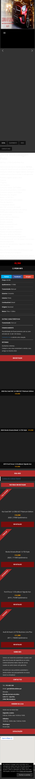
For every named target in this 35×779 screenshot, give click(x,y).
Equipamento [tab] (13, 143)
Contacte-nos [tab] (6, 149)
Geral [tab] (3, 143)
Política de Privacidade (26, 771)
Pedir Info (18, 268)
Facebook (17, 277)
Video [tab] (22, 143)
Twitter (6, 277)
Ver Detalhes (17, 524)
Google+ (28, 277)
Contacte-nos (6, 337)
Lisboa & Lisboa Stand (11, 479)
